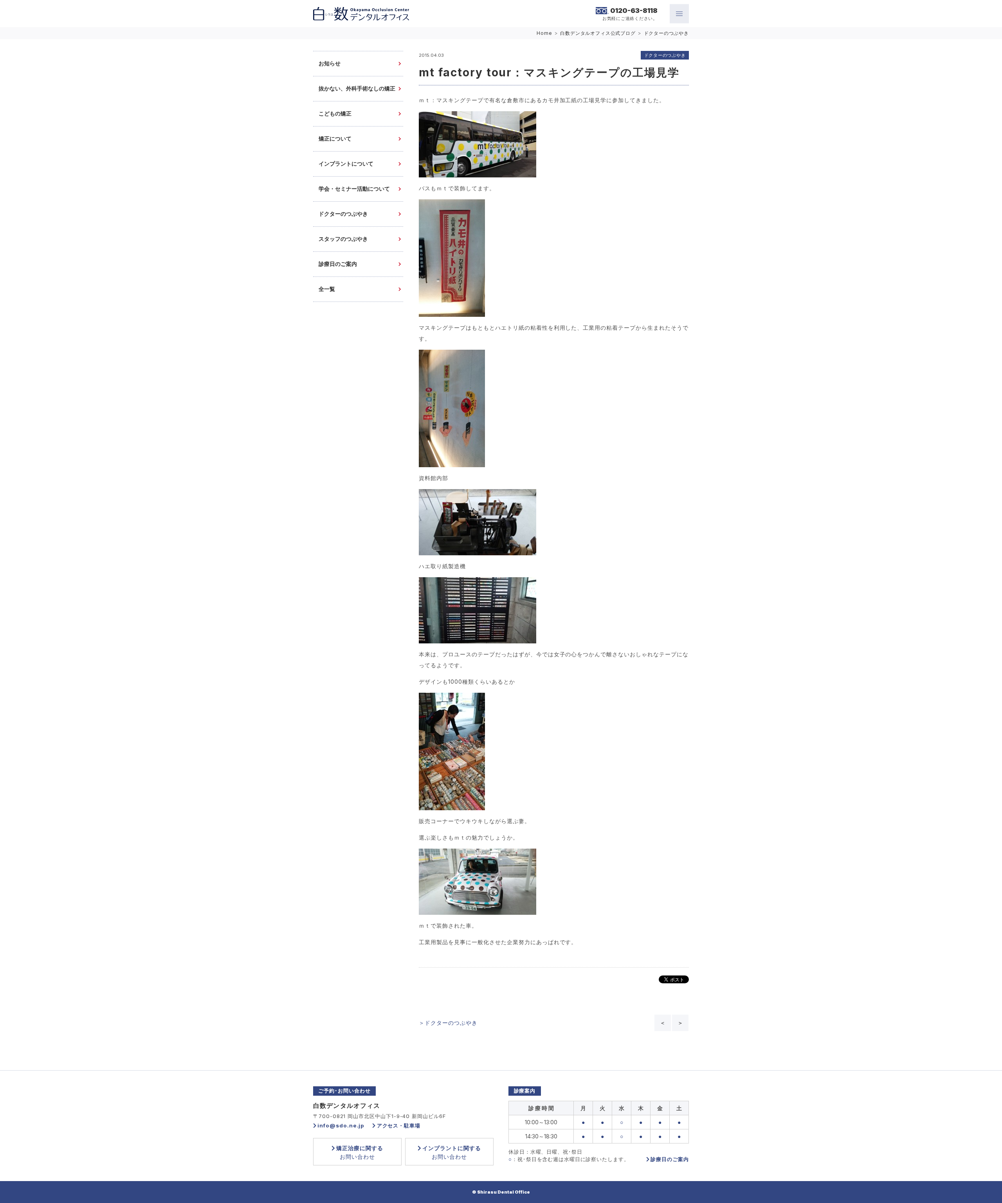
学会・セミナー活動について (354, 189)
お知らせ (330, 64)
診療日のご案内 (338, 264)
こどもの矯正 (335, 114)
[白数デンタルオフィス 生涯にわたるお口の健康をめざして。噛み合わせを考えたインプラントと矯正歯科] (361, 14)
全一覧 (327, 289)
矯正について (335, 139)
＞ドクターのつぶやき (448, 1022)
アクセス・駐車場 (398, 1125)
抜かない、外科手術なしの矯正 (357, 89)
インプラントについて (346, 164)
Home (544, 33)
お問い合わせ (359, 1152)
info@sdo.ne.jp (340, 1125)
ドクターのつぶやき (666, 33)
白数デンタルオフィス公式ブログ (598, 33)
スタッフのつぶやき (343, 239)
